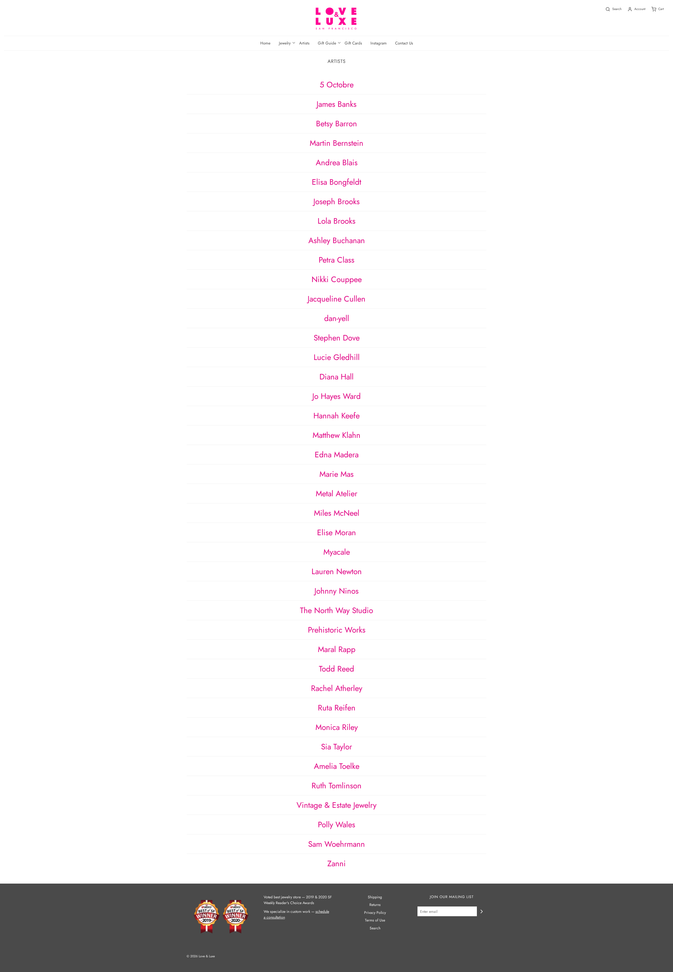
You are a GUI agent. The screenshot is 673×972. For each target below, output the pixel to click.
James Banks (336, 104)
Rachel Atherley (336, 688)
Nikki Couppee (337, 279)
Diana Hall (336, 376)
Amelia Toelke (336, 766)
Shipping (375, 897)
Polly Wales (336, 824)
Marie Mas (336, 474)
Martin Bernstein (336, 143)
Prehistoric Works (336, 629)
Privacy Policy (375, 912)
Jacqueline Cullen (336, 298)
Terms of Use (375, 920)
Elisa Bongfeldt (336, 182)
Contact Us (404, 43)
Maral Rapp (336, 649)
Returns (375, 904)
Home (265, 43)
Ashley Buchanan (336, 240)
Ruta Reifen (336, 707)
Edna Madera (337, 454)
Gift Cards (353, 43)
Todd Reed (336, 668)
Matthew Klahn (336, 435)
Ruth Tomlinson (336, 785)
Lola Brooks (336, 221)
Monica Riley (336, 727)
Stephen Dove (337, 337)
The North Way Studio (336, 610)
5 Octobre (337, 84)
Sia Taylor (336, 746)
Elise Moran (336, 532)
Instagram (378, 43)
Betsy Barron (336, 123)
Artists (304, 43)
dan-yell (336, 318)
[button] (285, 43)
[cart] (654, 9)
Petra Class (336, 259)
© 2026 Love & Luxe (201, 956)
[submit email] (481, 911)
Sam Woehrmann (336, 844)
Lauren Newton (337, 571)
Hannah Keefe (336, 415)
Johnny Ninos (336, 591)
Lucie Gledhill (337, 357)
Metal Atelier (336, 493)
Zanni (336, 863)
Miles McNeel (336, 513)
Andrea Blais (337, 162)
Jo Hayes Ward (336, 396)
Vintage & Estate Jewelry (336, 805)
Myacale (336, 552)
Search (375, 928)
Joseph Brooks (336, 201)
